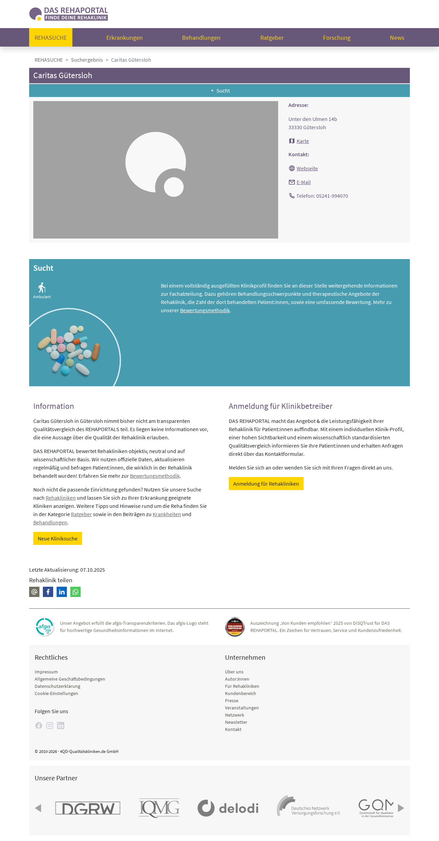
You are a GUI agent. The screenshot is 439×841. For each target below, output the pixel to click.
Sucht (223, 90)
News (397, 37)
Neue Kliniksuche (58, 538)
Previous (39, 808)
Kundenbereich (240, 693)
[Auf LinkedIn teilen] (62, 592)
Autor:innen (237, 679)
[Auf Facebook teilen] (48, 592)
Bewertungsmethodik (205, 310)
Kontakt (233, 729)
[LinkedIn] (61, 725)
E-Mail (304, 182)
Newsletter (236, 722)
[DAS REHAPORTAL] (68, 13)
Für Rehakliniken (242, 686)
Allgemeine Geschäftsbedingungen (70, 679)
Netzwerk (234, 715)
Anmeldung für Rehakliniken (266, 483)
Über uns (234, 672)
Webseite (307, 168)
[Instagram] (50, 725)
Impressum (46, 672)
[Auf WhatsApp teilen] (75, 592)
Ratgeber (272, 37)
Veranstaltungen (242, 708)
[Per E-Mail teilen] (34, 592)
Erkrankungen (124, 37)
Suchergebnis (87, 59)
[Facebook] (39, 725)
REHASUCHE (49, 59)
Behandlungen (201, 37)
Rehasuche (51, 37)
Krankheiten (167, 514)
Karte (303, 140)
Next (400, 808)
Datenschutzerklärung (57, 686)
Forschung (337, 37)
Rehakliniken (61, 497)
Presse (231, 700)
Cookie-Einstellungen (56, 693)
